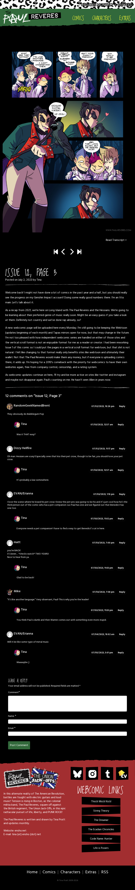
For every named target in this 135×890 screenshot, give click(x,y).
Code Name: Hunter (101, 839)
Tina (39, 280)
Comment (13, 692)
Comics (78, 18)
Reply (122, 406)
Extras (125, 18)
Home (32, 872)
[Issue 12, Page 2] (63, 252)
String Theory (101, 811)
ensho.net (20, 830)
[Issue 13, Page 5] (79, 252)
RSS (104, 872)
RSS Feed (125, 5)
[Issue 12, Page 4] (67, 135)
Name (11, 716)
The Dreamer (101, 820)
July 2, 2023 (25, 280)
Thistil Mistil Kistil (101, 801)
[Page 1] (56, 252)
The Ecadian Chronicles (101, 829)
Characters (101, 18)
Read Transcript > (116, 240)
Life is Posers (101, 848)
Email (11, 728)
